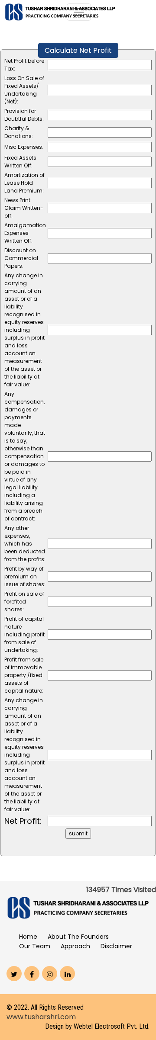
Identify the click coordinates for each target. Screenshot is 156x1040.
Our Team (34, 946)
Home (28, 936)
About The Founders (78, 936)
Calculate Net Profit (78, 50)
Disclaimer (116, 946)
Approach (75, 946)
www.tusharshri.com (41, 1017)
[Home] (60, 11)
